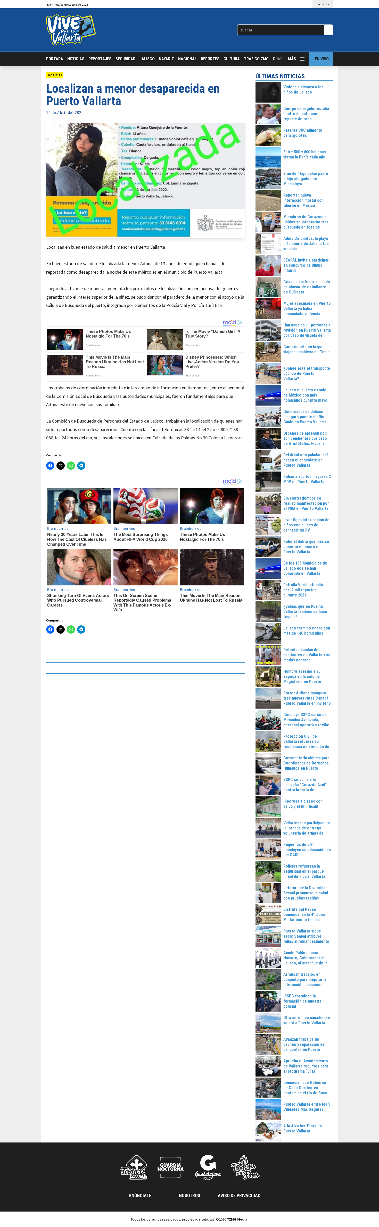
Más (292, 58)
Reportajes (99, 58)
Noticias (75, 58)
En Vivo (322, 58)
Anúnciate (140, 1195)
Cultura (232, 58)
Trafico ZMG (256, 58)
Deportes (210, 58)
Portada (54, 58)
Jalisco (147, 58)
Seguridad (125, 58)
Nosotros (189, 1195)
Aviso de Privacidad (239, 1195)
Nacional (187, 58)
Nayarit (166, 58)
